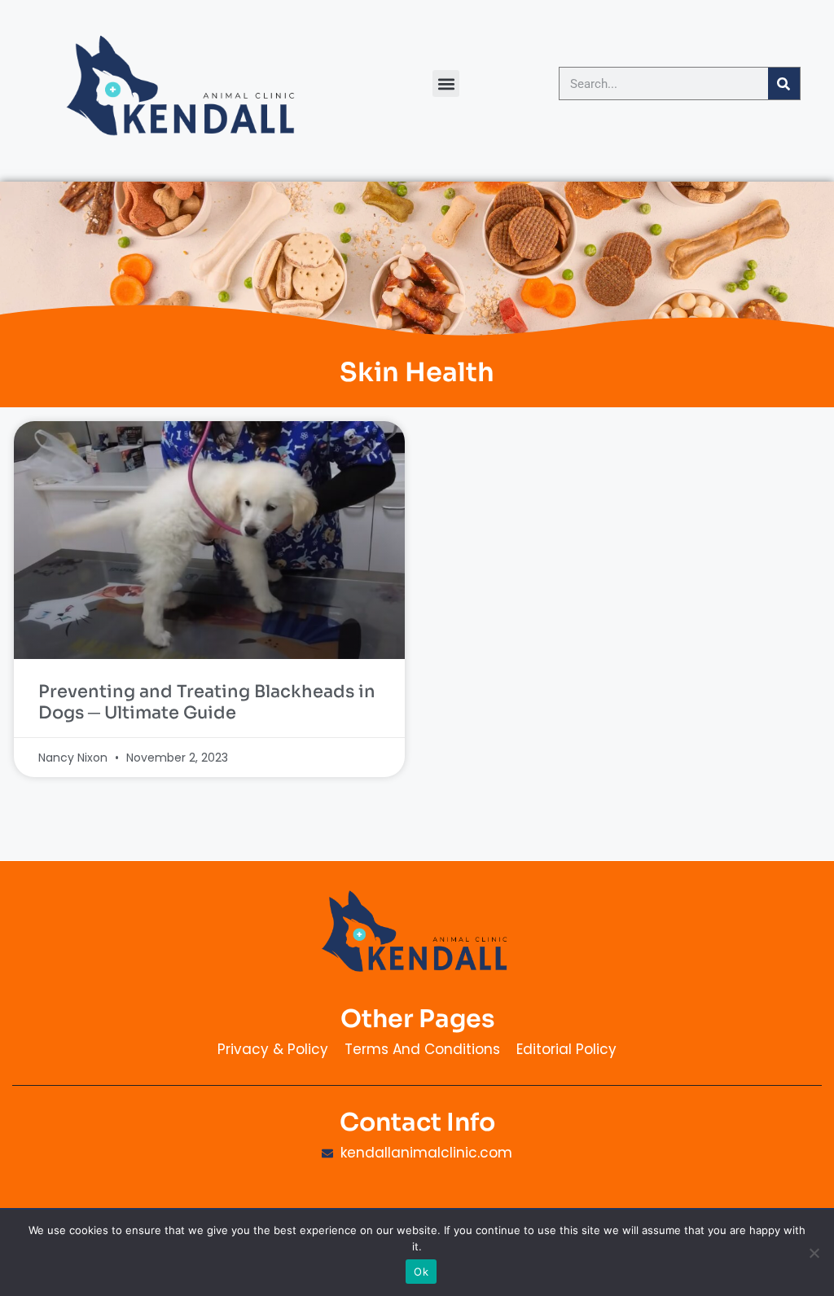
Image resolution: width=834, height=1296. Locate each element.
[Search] (784, 83)
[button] (445, 83)
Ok (421, 1271)
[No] (813, 1253)
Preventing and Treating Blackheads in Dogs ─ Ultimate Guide (206, 702)
